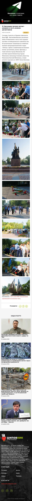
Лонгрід (3, 473)
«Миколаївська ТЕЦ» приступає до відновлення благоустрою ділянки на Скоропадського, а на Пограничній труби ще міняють (14, 392)
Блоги (18, 470)
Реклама (18, 476)
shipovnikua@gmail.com (8, 483)
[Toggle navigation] (29, 22)
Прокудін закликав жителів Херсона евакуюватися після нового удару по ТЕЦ (14, 336)
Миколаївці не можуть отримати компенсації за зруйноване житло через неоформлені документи (15, 361)
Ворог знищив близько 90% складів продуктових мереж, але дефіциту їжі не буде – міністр (15, 421)
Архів (17, 473)
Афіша (3, 476)
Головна (4, 470)
